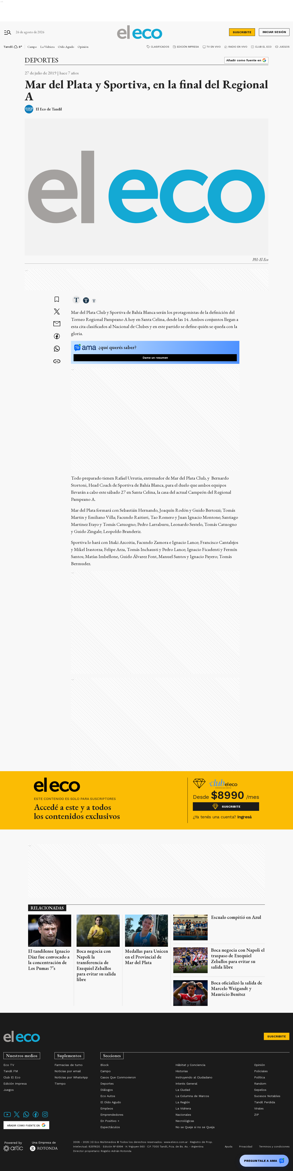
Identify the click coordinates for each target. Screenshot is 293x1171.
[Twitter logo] (17, 1117)
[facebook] (57, 336)
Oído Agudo (66, 47)
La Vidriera (47, 47)
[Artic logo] (13, 1146)
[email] (57, 324)
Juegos (284, 46)
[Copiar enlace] (57, 361)
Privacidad (245, 1146)
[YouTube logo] (7, 1117)
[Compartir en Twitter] (57, 312)
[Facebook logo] (35, 1117)
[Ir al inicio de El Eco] (139, 32)
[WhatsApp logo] (26, 1117)
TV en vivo (214, 46)
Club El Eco (263, 46)
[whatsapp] (57, 349)
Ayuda (228, 1146)
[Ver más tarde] (57, 299)
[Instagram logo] (45, 1117)
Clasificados (160, 46)
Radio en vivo (237, 46)
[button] (76, 300)
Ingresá (244, 816)
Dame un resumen (155, 357)
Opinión (83, 47)
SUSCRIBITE (242, 32)
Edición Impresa (188, 46)
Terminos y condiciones (274, 1146)
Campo (32, 47)
